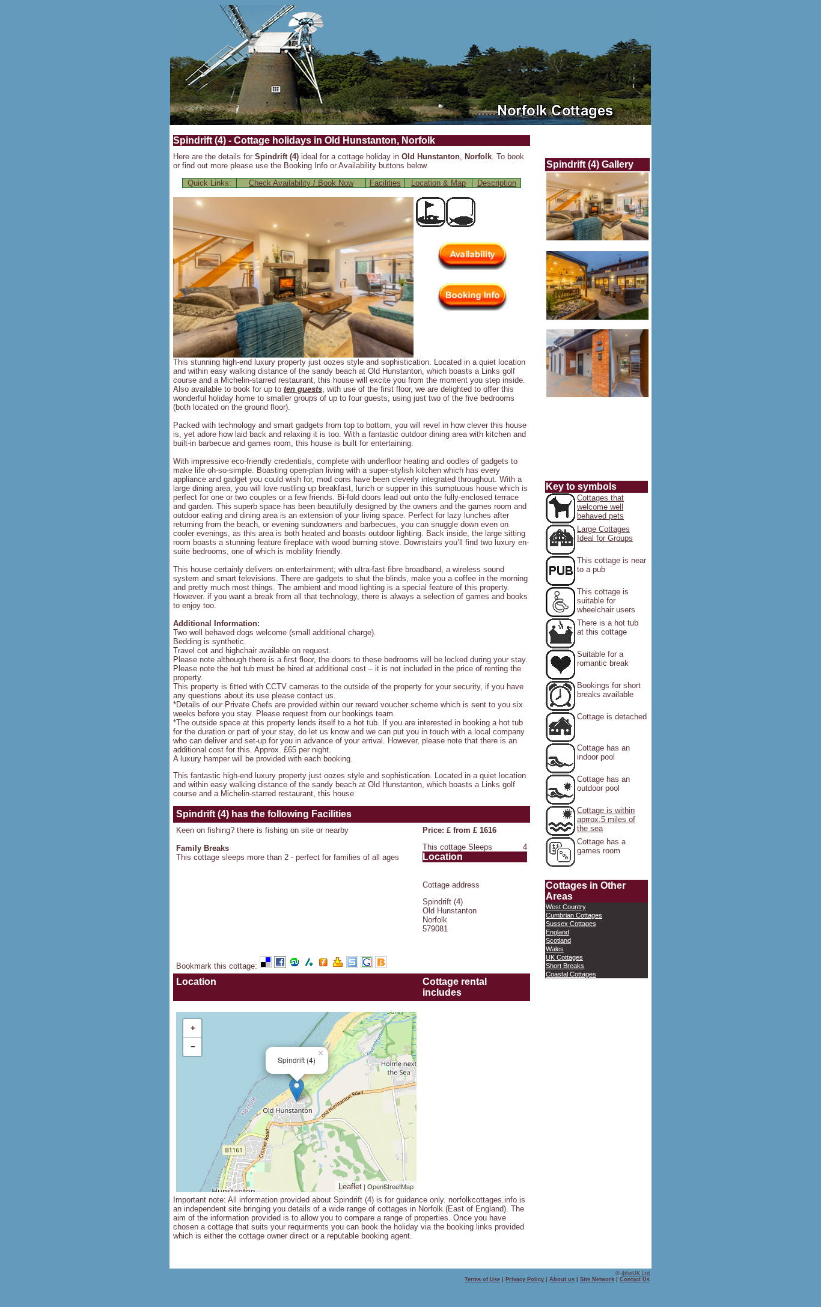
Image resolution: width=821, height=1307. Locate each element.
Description (496, 182)
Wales (555, 948)
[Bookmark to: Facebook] (281, 965)
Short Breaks (565, 965)
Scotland (558, 940)
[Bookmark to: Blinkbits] (381, 965)
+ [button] (193, 1027)
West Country (566, 906)
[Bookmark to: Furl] (324, 965)
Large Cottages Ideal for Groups (605, 534)
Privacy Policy (524, 1279)
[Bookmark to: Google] (368, 965)
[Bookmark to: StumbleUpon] (295, 965)
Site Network (597, 1279)
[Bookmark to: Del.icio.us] (267, 965)
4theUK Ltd (635, 1273)
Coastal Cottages (571, 974)
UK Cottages (564, 957)
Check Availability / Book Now (301, 182)
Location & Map (438, 182)
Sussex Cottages (571, 923)
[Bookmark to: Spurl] (353, 965)
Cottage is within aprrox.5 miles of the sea (606, 819)
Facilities (385, 182)
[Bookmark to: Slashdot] (310, 965)
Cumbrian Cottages (574, 915)
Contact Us (635, 1279)
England (557, 932)
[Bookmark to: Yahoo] (339, 965)
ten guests (303, 389)
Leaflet (350, 1186)
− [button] (193, 1046)
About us (562, 1279)
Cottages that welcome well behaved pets (600, 506)
